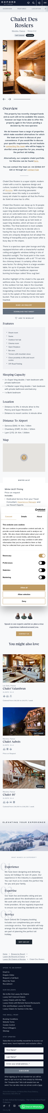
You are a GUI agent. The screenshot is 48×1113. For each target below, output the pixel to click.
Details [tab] (24, 516)
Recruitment (7, 984)
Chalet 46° (9, 794)
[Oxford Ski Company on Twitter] (4, 1106)
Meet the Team (9, 981)
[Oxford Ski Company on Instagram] (14, 1106)
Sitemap (6, 1031)
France (22, 31)
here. (36, 161)
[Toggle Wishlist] (28, 3)
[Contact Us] (39, 3)
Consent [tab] (8, 516)
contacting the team (15, 146)
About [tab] (39, 516)
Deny (24, 601)
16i (9, 1110)
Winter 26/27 (24, 480)
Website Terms (8, 1022)
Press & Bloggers (9, 1028)
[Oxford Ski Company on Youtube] (19, 1106)
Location (36, 9)
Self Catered (19, 35)
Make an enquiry (24, 305)
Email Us (6, 972)
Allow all (24, 587)
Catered (30, 35)
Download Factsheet (24, 311)
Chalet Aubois (11, 741)
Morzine (15, 31)
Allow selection (24, 594)
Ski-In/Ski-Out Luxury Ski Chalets (16, 994)
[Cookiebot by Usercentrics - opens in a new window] (35, 510)
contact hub (33, 170)
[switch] (42, 563)
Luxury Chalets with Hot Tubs (14, 1000)
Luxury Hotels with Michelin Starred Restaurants (21, 1003)
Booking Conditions (10, 1019)
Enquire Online (8, 975)
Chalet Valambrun (14, 688)
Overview (7, 9)
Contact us (24, 634)
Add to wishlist (26, 318)
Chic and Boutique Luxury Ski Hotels (17, 1006)
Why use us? (24, 942)
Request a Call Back (11, 978)
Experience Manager (27, 502)
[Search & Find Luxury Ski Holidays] (33, 3)
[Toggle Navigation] (45, 3)
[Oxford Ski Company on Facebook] (9, 1106)
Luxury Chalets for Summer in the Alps (18, 1009)
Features (21, 9)
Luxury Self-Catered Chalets (14, 997)
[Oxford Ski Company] (7, 2)
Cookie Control (9, 1025)
